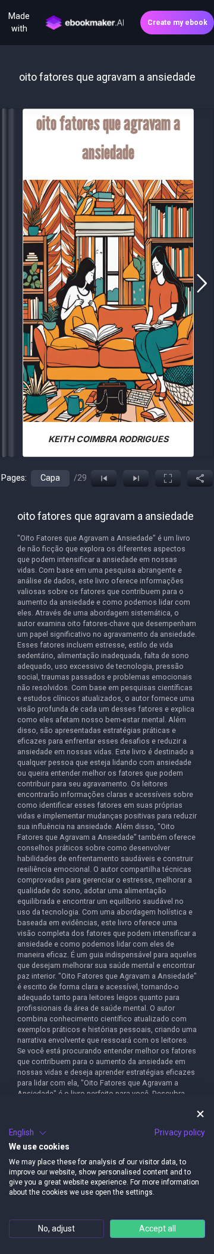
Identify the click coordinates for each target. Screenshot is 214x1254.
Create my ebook (177, 22)
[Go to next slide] (201, 283)
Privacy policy (180, 1132)
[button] (28, 1133)
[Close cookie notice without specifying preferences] (200, 1114)
